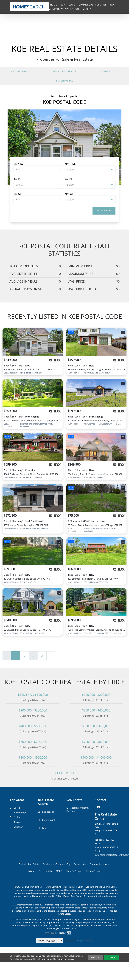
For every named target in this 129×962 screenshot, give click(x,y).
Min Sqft (18, 193)
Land (44, 827)
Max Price (70, 163)
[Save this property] (59, 332)
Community (96, 864)
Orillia (17, 817)
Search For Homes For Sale (78, 809)
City (68, 864)
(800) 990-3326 (110, 847)
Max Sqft (70, 193)
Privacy (31, 870)
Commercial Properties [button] (93, 4)
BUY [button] (63, 4)
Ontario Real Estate (29, 864)
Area (107, 864)
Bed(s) (17, 178)
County (59, 864)
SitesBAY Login (93, 870)
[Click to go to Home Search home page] (29, 6)
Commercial (48, 819)
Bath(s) (69, 178)
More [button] (86, 8)
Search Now (104, 210)
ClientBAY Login (74, 870)
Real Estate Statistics (64, 71)
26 (42, 655)
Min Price (18, 163)
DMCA (59, 870)
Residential (48, 811)
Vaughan (18, 826)
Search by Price (64, 80)
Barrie (17, 807)
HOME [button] (53, 4)
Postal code (80, 864)
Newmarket (20, 812)
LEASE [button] (72, 4)
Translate (88, 940)
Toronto (18, 822)
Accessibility (45, 870)
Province (47, 864)
